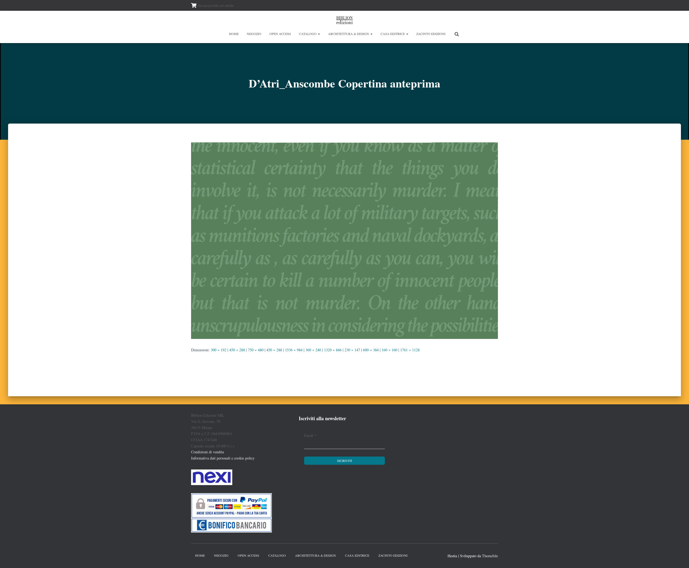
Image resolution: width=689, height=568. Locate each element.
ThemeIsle (490, 555)
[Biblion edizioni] (344, 20)
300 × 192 (218, 349)
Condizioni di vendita (207, 451)
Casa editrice (393, 33)
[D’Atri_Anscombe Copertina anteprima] (344, 240)
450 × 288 (237, 349)
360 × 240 (313, 349)
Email (310, 435)
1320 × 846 (333, 349)
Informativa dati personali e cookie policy (223, 458)
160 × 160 (389, 349)
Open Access (280, 33)
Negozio (254, 33)
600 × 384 (371, 349)
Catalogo (308, 33)
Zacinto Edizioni (430, 33)
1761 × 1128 (410, 349)
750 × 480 (255, 349)
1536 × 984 (294, 349)
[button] (318, 33)
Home (234, 33)
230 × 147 (352, 349)
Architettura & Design (349, 33)
